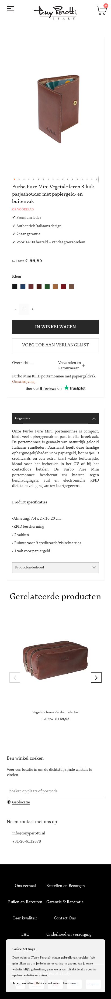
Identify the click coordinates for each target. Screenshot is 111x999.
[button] (14, 179)
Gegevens (22, 418)
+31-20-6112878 (26, 842)
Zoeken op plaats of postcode (33, 791)
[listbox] (44, 287)
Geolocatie (21, 802)
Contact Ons (65, 918)
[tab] (55, 418)
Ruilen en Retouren (25, 902)
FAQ (25, 934)
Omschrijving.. (24, 382)
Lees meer (69, 983)
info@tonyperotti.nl (28, 833)
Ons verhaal (25, 886)
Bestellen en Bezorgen (65, 886)
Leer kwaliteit (25, 918)
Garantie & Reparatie (65, 902)
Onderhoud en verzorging (68, 934)
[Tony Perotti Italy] (55, 13)
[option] (15, 286)
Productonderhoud (29, 568)
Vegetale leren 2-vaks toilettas (55, 712)
